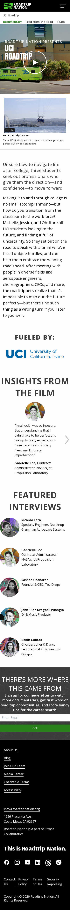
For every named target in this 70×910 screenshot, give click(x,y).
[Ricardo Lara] (9, 527)
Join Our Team (14, 766)
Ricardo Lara (31, 520)
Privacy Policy (23, 881)
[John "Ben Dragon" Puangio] (9, 617)
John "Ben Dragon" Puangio (42, 610)
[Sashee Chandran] (9, 587)
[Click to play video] (35, 62)
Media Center (14, 774)
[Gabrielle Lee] (35, 411)
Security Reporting (54, 881)
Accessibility (12, 790)
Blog (7, 758)
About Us (11, 750)
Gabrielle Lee (31, 550)
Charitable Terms (16, 782)
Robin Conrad (31, 640)
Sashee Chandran (34, 580)
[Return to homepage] (17, 6)
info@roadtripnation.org (22, 809)
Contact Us (9, 881)
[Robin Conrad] (9, 647)
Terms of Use (37, 881)
